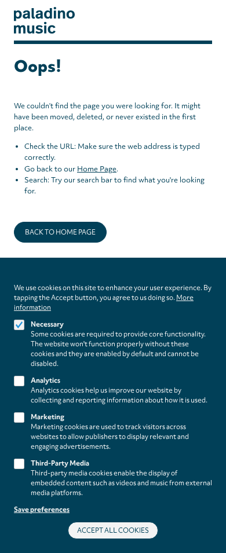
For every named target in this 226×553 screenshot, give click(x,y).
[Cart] (194, 20)
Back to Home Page (60, 232)
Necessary (47, 324)
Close (208, 278)
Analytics (45, 380)
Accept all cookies (113, 530)
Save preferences (42, 509)
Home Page (96, 169)
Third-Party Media (60, 463)
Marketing (47, 417)
